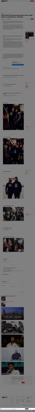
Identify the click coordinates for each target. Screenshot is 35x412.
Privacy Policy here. (14, 409)
